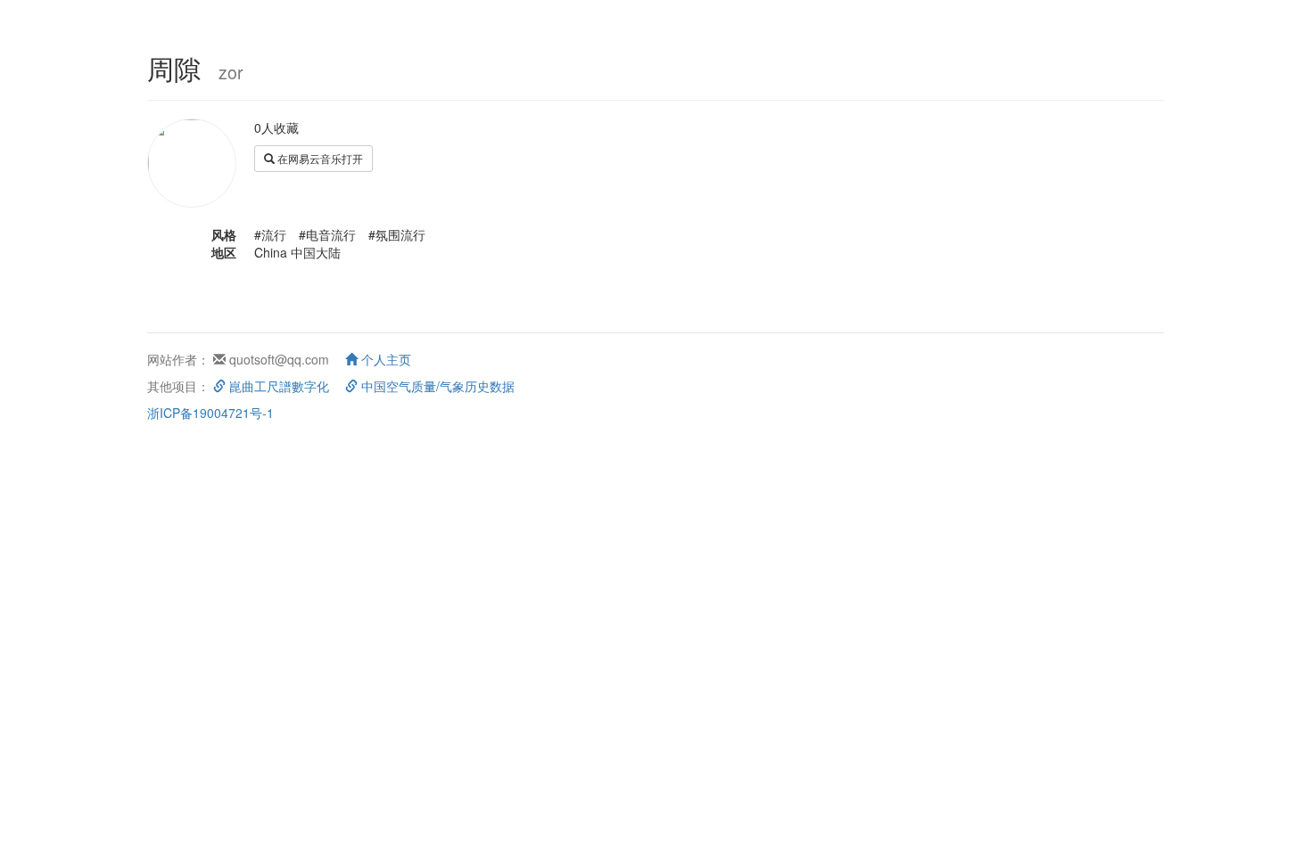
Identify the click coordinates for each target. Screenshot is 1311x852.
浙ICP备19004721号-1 (210, 413)
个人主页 (384, 359)
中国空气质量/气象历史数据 (436, 386)
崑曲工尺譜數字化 (277, 386)
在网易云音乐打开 (319, 158)
